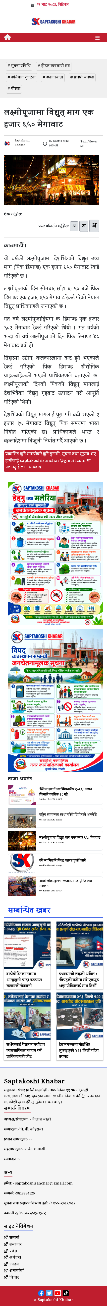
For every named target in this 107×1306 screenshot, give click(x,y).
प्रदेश (13, 1251)
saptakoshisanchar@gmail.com (44, 1184)
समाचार (15, 1245)
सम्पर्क (14, 1238)
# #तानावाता (53, 78)
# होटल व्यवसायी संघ (54, 66)
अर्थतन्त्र (15, 1258)
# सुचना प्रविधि (19, 66)
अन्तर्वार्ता (16, 1271)
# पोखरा (13, 89)
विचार (14, 1278)
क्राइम (14, 1265)
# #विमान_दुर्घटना (21, 78)
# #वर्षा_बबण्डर (82, 78)
